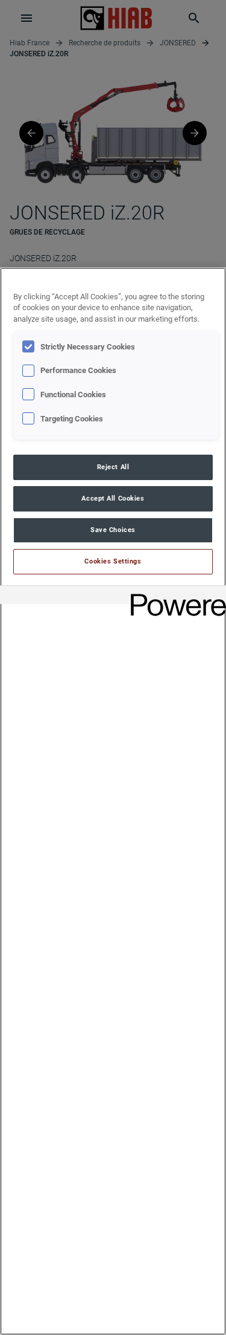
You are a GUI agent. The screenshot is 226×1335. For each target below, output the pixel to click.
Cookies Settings (112, 561)
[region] (113, 801)
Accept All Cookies (112, 498)
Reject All (113, 467)
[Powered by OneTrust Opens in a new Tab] (174, 596)
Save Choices (113, 529)
